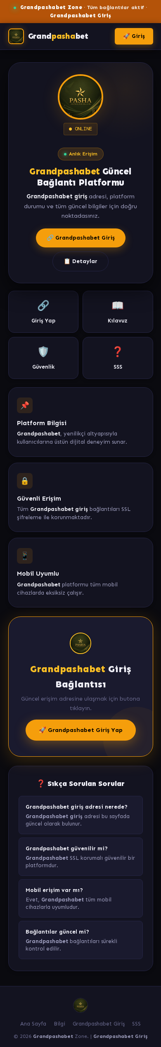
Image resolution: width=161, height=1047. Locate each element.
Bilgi (59, 1024)
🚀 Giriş (134, 36)
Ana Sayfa (33, 1024)
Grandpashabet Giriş (99, 1024)
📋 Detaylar (80, 261)
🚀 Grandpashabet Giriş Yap (81, 730)
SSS (136, 1024)
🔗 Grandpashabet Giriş (81, 237)
